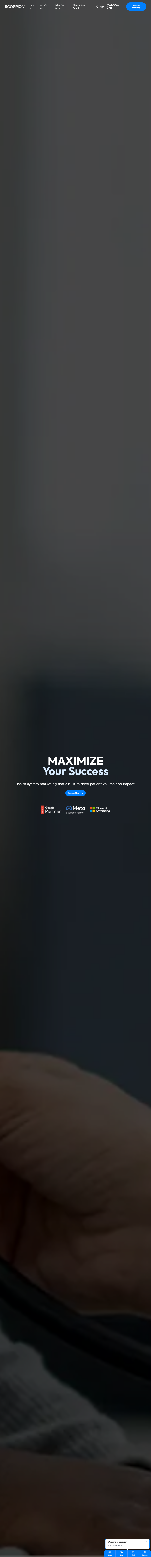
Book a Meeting (136, 6)
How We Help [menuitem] (43, 7)
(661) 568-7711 (113, 6)
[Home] (15, 6)
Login (101, 6)
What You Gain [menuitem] (60, 7)
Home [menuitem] (32, 7)
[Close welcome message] (146, 1542)
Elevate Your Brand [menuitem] (79, 7)
